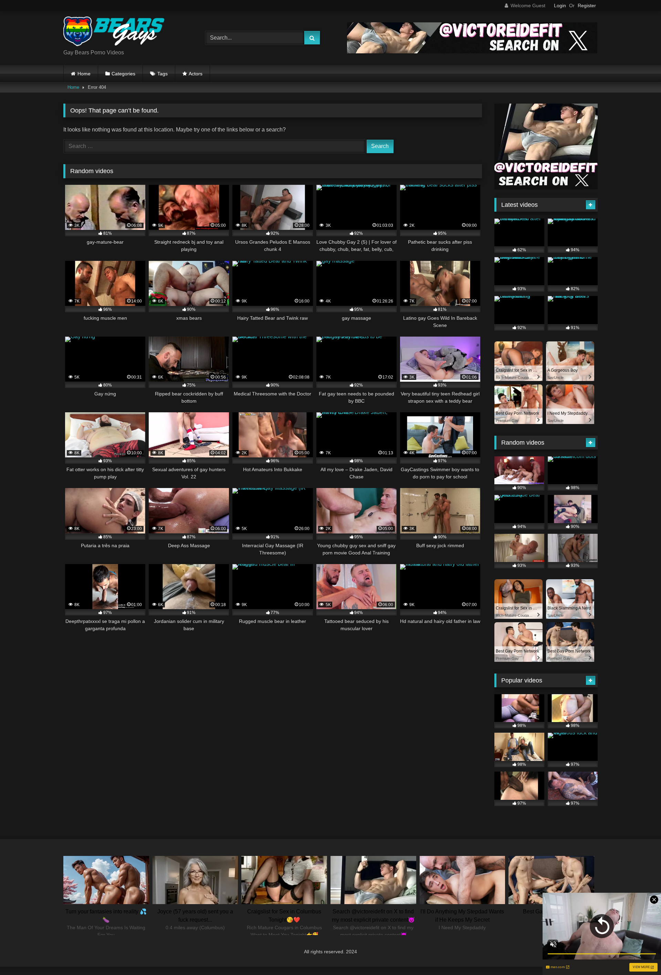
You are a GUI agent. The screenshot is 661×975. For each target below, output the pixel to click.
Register (587, 5)
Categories (123, 73)
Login (560, 5)
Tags (162, 73)
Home (84, 73)
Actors (195, 73)
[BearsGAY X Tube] (115, 33)
